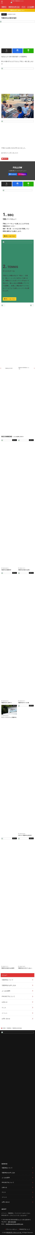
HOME (4, 1028)
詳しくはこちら (10, 236)
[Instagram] (22, 174)
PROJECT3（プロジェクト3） (14, 1232)
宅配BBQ (4, 6)
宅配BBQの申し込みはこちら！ (17, 10)
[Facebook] (12, 174)
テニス (23, 6)
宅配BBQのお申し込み (14, 6)
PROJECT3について (24, 1229)
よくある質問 (31, 6)
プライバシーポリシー (11, 1229)
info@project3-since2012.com (14, 1224)
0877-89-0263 (12, 1222)
